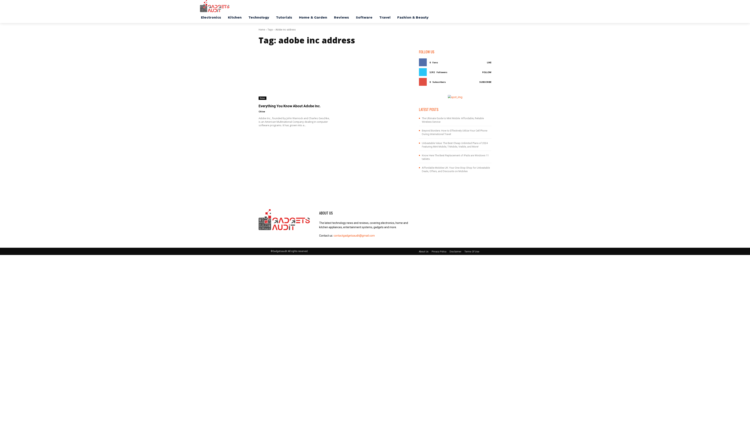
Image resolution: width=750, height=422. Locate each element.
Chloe (262, 111)
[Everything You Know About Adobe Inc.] (295, 74)
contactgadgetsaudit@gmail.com (354, 235)
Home (262, 29)
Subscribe (485, 81)
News (262, 98)
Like (489, 62)
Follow (486, 72)
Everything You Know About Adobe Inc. (290, 106)
